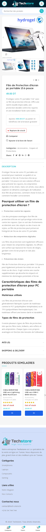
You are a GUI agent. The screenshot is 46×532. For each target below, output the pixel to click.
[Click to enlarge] (6, 54)
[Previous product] (34, 80)
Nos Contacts (7, 494)
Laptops (5, 469)
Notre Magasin (8, 490)
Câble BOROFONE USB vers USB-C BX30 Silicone (32, 392)
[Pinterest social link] (19, 155)
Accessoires (23, 148)
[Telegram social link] (28, 155)
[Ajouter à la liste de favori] (18, 373)
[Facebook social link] (13, 155)
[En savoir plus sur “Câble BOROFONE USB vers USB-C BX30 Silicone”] (34, 413)
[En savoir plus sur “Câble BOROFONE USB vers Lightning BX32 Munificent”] (12, 413)
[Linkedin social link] (22, 155)
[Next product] (38, 80)
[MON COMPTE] (41, 3)
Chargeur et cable (9, 400)
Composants (7, 473)
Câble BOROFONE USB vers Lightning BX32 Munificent (11, 392)
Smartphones (7, 465)
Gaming (5, 478)
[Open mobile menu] (4, 3)
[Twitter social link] (16, 155)
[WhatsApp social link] (25, 155)
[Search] (41, 11)
